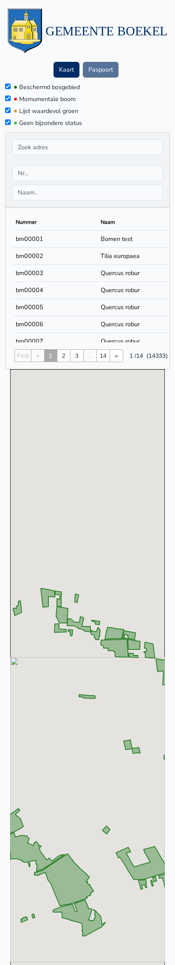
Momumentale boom (47, 99)
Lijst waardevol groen (48, 111)
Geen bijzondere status (50, 123)
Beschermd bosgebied (49, 87)
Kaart (66, 69)
